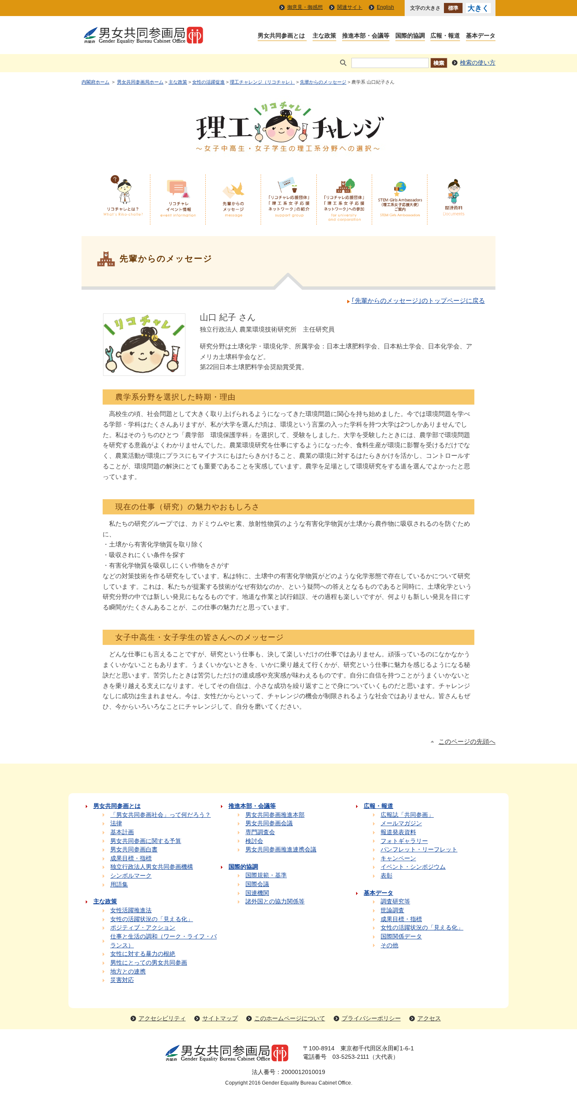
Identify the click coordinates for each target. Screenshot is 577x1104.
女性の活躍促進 (208, 81)
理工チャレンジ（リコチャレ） (262, 81)
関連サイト (349, 7)
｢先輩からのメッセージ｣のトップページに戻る (418, 300)
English (385, 7)
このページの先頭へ (466, 741)
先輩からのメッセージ (323, 81)
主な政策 (178, 81)
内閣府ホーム (95, 81)
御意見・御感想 (305, 7)
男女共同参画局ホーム (140, 81)
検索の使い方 (477, 63)
